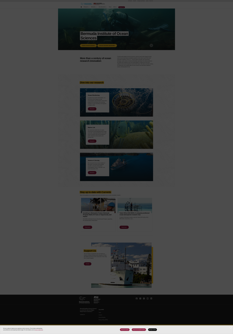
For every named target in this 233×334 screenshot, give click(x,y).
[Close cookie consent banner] (230, 327)
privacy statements (39, 329)
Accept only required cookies (139, 329)
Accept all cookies (125, 329)
